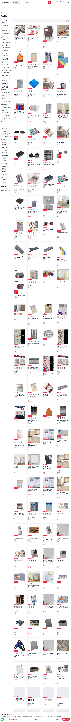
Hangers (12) (4, 39)
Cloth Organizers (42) (6, 42)
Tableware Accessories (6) (6, 33)
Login (68, 5)
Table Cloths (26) (5, 55)
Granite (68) (4, 158)
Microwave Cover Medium (62, 516)
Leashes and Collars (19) (6, 107)
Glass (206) (4, 168)
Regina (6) (4, 153)
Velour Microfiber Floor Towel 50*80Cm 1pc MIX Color (19, 112)
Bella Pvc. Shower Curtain (48, 66)
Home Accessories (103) (6, 56)
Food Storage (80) (5, 72)
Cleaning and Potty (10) (6, 113)
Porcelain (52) (4, 179)
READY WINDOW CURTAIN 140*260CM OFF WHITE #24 (19, 677)
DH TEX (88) (4, 142)
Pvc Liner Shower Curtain (33, 117)
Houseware (10, 5)
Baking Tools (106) (5, 64)
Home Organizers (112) (6, 40)
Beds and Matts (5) (5, 110)
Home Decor (49, 5)
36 (57, 20)
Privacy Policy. (58, 716)
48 (59, 20)
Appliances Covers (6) (6, 83)
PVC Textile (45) (5, 180)
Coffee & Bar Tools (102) (6, 30)
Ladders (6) (4, 48)
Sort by (15, 20)
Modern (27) (4, 150)
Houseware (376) (4, 37)
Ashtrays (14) (4, 53)
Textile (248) (4, 182)
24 (56, 20)
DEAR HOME (59, 422)
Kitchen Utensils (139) (6, 65)
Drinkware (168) (5, 25)
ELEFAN (29, 96)
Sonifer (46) (4, 144)
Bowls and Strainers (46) (6, 75)
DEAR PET (15, 657)
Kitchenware (17, 5)
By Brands (57, 5)
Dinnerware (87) (5, 28)
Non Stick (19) (4, 176)
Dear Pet (37, 5)
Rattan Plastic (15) (5, 163)
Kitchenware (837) (4, 61)
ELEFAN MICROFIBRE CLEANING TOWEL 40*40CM (32, 94)
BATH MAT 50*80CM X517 (33, 66)
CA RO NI (30, 39)
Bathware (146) (4, 89)
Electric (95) (4, 169)
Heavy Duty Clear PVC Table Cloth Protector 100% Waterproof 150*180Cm (62, 116)
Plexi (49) (4, 177)
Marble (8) (4, 160)
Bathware (25, 5)
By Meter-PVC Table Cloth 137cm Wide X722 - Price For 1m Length (62, 653)
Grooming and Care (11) (6, 115)
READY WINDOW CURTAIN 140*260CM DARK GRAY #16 (48, 631)
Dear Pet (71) (3, 105)
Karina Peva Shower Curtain (62, 318)
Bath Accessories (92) (6, 100)
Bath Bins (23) (4, 98)
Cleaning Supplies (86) (6, 44)
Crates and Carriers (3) (6, 109)
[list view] (68, 20)
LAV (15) (3, 149)
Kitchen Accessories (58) (6, 84)
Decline (57, 719)
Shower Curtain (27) (5, 92)
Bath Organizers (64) (6, 94)
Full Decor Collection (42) (6, 137)
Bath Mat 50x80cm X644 (33, 629)
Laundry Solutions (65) (6, 47)
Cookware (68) (5, 62)
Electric (43, 5)
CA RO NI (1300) (5, 141)
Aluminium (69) (5, 166)
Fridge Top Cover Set (32, 235)
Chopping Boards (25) (6, 78)
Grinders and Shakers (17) (6, 31)
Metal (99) (4, 171)
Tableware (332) (4, 22)
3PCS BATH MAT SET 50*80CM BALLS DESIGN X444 (19, 445)
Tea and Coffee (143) (6, 77)
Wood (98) (4, 172)
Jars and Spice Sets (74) (6, 73)
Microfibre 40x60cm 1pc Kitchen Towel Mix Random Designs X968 (33, 37)
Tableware (3, 5)
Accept (35, 719)
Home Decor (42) (4, 130)
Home (2, 12)
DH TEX (15, 39)
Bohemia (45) (4, 147)
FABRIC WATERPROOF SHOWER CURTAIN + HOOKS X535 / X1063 (33, 320)
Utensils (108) (4, 174)
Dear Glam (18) (4, 104)
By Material (3, 9)
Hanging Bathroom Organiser (19, 489)
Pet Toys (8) (4, 117)
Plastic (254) (4, 165)
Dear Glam (31, 5)
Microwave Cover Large (18, 562)
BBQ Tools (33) (5, 81)
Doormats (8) (4, 45)
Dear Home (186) (5, 145)
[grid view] (66, 20)
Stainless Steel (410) (6, 161)
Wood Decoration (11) (6, 133)
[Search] (49, 2)
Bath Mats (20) (4, 90)
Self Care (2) (4, 128)
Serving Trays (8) (5, 50)
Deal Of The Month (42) (5, 190)
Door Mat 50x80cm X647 (62, 37)
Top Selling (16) (4, 188)
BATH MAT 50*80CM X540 (33, 343)
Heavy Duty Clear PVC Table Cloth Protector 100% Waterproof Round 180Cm (62, 282)
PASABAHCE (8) (5, 155)
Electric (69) (3, 121)
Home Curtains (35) (5, 52)
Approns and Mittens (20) (6, 69)
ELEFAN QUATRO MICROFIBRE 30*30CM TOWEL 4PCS (62, 260)
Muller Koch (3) (5, 152)
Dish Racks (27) (5, 80)
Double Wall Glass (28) (6, 27)
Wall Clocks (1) (5, 134)
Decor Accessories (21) (6, 136)
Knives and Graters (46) (6, 70)
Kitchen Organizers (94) (6, 67)
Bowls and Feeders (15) (6, 112)
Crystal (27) (4, 131)
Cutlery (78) (4, 23)
